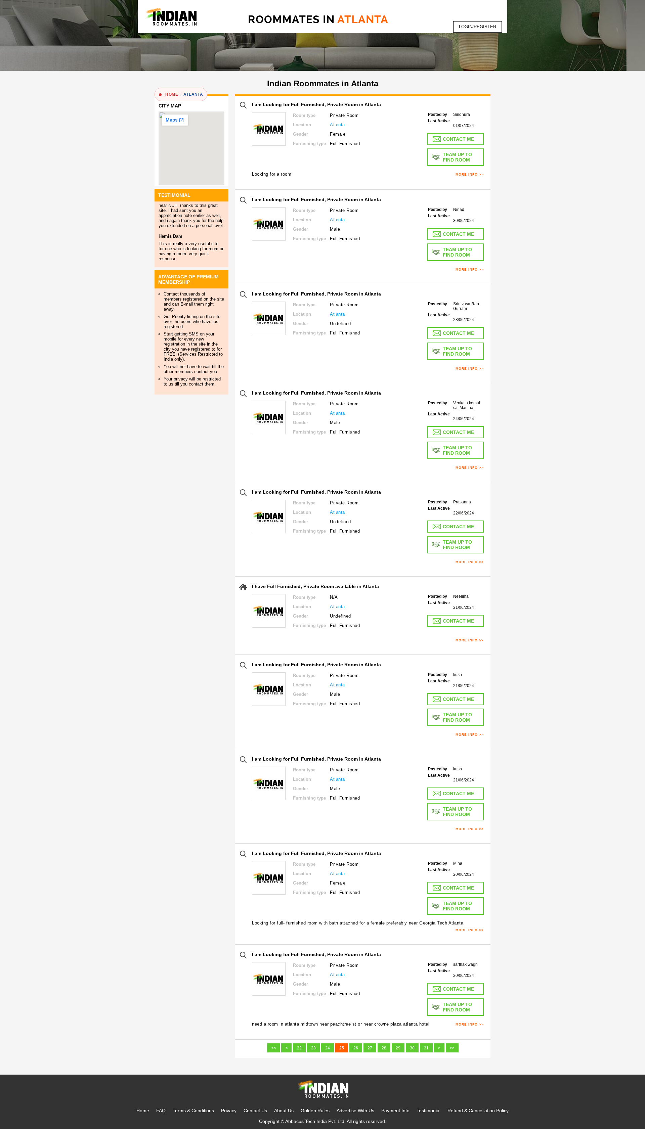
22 (299, 1048)
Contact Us (255, 1110)
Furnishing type (309, 143)
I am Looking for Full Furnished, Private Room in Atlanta (316, 104)
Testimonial (428, 1110)
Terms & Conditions (193, 1110)
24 (327, 1048)
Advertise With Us (355, 1110)
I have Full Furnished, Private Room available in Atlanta (315, 586)
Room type (304, 115)
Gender (300, 134)
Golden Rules (315, 1110)
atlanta (193, 94)
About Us (284, 1110)
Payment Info (395, 1110)
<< (273, 1048)
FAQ (161, 1110)
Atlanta (337, 124)
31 (426, 1048)
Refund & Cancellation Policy (478, 1110)
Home (142, 1110)
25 (341, 1048)
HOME (171, 94)
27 (370, 1048)
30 (412, 1048)
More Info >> (470, 174)
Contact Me (458, 139)
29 (398, 1048)
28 (384, 1048)
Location (302, 124)
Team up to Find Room (457, 157)
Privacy (228, 1110)
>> (452, 1048)
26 (355, 1048)
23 (313, 1048)
